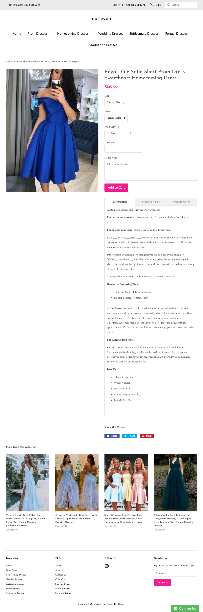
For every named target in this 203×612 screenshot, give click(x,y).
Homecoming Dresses (73, 33)
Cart (158, 4)
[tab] (119, 202)
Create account (135, 4)
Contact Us (60, 574)
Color (107, 111)
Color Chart (61, 579)
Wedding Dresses (110, 33)
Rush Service (111, 127)
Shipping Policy (62, 583)
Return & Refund (63, 593)
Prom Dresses (38, 33)
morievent (101, 18)
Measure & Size (62, 588)
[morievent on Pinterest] (106, 567)
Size (106, 96)
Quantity (109, 142)
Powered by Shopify (116, 603)
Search (58, 565)
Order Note (110, 157)
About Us (59, 570)
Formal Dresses (176, 33)
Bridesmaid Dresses (144, 33)
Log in (116, 4)
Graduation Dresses (103, 45)
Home (16, 33)
